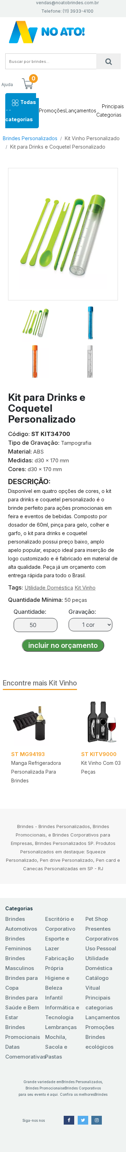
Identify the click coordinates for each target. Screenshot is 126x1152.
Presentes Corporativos (101, 933)
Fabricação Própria (59, 963)
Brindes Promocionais (22, 1032)
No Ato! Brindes (63, 32)
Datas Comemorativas (23, 1051)
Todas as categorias (20, 110)
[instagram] (96, 1120)
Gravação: (82, 611)
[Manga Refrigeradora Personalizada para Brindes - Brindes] (37, 722)
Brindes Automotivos (21, 924)
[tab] (35, 319)
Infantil (54, 997)
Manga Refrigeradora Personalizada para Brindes (36, 771)
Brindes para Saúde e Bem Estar (22, 1007)
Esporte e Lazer (57, 943)
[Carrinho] (27, 84)
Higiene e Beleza (57, 983)
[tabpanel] (38, 743)
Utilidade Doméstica (48, 587)
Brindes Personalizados (30, 138)
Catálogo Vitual (96, 983)
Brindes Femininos (18, 943)
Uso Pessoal (100, 948)
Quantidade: (30, 611)
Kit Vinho (85, 587)
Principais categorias (99, 1002)
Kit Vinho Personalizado (92, 138)
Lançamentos (80, 110)
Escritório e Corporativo (60, 924)
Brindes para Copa (21, 983)
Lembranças (61, 1027)
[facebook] (69, 1120)
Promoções (52, 110)
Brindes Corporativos (83, 1088)
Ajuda (7, 84)
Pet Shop (96, 919)
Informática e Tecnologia (62, 1012)
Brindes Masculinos (19, 963)
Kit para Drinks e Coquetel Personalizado (57, 147)
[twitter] (83, 1120)
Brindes (100, 1094)
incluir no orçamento (63, 645)
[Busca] (108, 61)
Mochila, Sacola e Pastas (56, 1047)
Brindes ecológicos (99, 1042)
